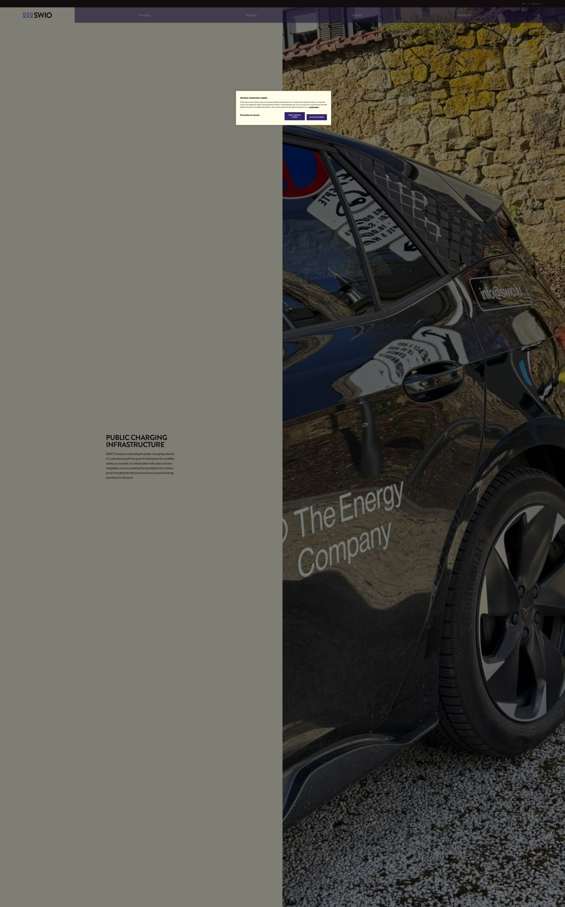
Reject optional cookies (295, 116)
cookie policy (314, 107)
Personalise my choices (250, 115)
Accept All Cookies (316, 117)
